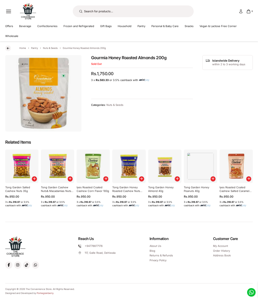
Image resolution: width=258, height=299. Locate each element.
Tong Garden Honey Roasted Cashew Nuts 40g (126, 191)
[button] (34, 178)
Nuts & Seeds (50, 48)
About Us (155, 245)
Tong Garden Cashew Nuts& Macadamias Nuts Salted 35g (56, 191)
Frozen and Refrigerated (78, 26)
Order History (221, 250)
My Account (220, 245)
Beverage (25, 26)
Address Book (222, 255)
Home (22, 48)
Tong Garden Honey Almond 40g (161, 189)
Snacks (189, 26)
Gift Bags (106, 26)
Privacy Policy (158, 260)
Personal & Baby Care (165, 26)
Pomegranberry (45, 293)
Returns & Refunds (161, 255)
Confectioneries (47, 26)
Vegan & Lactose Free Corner (218, 26)
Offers (9, 26)
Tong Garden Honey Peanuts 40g (196, 189)
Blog (152, 250)
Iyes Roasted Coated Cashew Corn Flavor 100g (93, 189)
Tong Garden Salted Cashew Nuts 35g (17, 189)
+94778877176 (94, 245)
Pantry (141, 26)
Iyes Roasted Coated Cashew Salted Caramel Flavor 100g (234, 191)
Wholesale (11, 36)
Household (124, 26)
